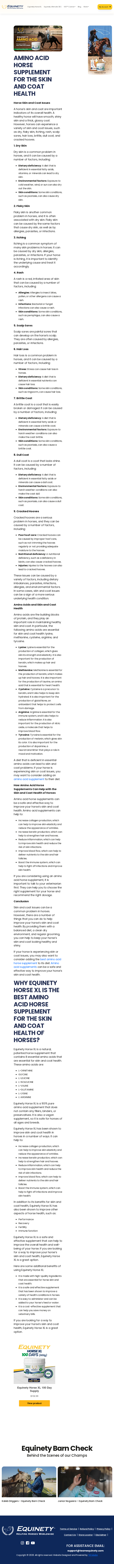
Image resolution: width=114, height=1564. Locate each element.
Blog (79, 6)
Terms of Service (68, 1528)
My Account (103, 7)
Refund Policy (87, 1528)
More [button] (86, 6)
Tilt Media (93, 1555)
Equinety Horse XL (35, 6)
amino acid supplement (29, 779)
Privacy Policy (104, 1528)
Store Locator (86, 1534)
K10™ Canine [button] (69, 6)
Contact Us (70, 1534)
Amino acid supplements (36, 965)
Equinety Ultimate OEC (53, 6)
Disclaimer (100, 1534)
